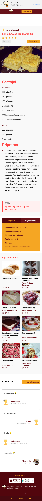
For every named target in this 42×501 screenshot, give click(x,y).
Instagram (25, 493)
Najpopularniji (30, 221)
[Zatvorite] (1, 4)
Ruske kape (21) (11, 239)
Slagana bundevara (13, 231)
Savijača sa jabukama (11, 275)
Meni (21, 498)
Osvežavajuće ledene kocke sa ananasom (11, 328)
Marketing (10, 488)
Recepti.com (4, 487)
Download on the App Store (15, 480)
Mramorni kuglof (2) (31, 356)
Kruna (28, 421)
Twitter (12, 493)
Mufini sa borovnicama (14, 235)
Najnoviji (11, 221)
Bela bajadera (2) (31, 328)
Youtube (18, 493)
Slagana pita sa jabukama (15, 227)
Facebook (6, 493)
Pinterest (32, 493)
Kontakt (16, 488)
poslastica (12, 209)
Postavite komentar (31, 382)
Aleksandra (15, 30)
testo (28, 207)
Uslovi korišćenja (30, 486)
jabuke (18, 207)
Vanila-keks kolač (11, 302)
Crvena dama (11, 356)
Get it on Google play (28, 480)
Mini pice (8, 243)
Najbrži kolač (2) (31, 302)
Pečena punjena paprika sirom (17, 247)
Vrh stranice (20, 475)
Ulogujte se (27, 11)
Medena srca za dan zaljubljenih (31, 275)
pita (9, 207)
